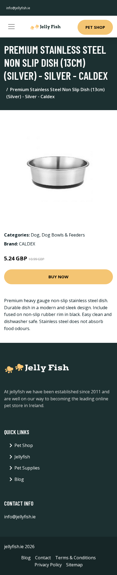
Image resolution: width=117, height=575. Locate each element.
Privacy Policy (48, 565)
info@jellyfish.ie (18, 8)
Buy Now (58, 276)
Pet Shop (95, 27)
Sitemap (74, 565)
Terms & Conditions (75, 558)
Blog (19, 479)
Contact (43, 558)
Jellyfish (22, 457)
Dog (35, 235)
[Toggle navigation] (11, 26)
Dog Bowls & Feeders (63, 235)
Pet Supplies (27, 468)
